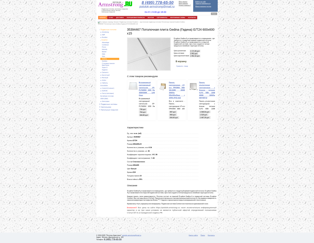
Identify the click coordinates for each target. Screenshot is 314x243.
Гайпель (105, 83)
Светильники (106, 107)
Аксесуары (105, 101)
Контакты (211, 235)
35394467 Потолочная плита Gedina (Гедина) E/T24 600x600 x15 (118, 24)
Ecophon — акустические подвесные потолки (147, 22)
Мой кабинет (183, 3)
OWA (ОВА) (104, 99)
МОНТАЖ (151, 17)
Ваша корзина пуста (203, 6)
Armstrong (105, 32)
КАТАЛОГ (103, 17)
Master (104, 52)
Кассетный (106, 75)
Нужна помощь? (185, 5)
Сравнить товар (182, 66)
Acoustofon (104, 85)
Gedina (104, 59)
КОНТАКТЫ (192, 17)
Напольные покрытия (109, 110)
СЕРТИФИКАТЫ (162, 17)
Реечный (105, 78)
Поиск (203, 235)
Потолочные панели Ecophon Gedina (173, 22)
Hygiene (105, 70)
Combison (105, 45)
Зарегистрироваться (202, 3)
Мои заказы (183, 2)
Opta (103, 54)
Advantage (105, 42)
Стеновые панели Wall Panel (108, 64)
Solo (103, 56)
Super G (104, 67)
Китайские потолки (107, 96)
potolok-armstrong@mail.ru (131, 235)
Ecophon (105, 40)
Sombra (104, 61)
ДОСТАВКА (120, 17)
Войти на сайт (200, 2)
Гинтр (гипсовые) (108, 93)
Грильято (105, 72)
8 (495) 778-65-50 (158, 2)
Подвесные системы (109, 104)
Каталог (116, 22)
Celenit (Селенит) (108, 88)
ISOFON (104, 91)
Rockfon (104, 37)
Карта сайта (193, 235)
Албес (104, 80)
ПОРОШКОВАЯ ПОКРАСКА (136, 17)
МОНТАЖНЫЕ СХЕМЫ (177, 17)
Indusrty (104, 49)
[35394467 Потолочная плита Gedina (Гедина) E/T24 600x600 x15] (148, 70)
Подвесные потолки (125, 22)
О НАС (111, 17)
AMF (103, 35)
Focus (104, 47)
